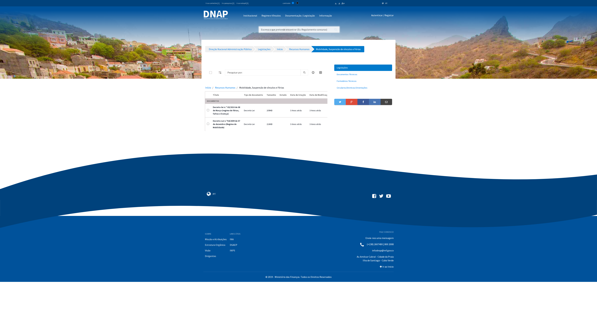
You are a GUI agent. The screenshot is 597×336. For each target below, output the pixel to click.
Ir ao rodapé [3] (242, 3)
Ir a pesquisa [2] (228, 3)
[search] (304, 72)
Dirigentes (210, 256)
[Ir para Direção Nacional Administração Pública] (215, 14)
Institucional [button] (250, 15)
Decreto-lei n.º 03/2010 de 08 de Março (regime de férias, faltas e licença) (226, 110)
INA (232, 239)
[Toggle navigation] (232, 15)
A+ (343, 3)
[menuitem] (363, 68)
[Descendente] (220, 72)
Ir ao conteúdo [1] (213, 3)
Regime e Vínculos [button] (271, 15)
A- (336, 3)
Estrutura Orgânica (215, 244)
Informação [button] (325, 15)
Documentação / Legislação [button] (300, 15)
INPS (232, 250)
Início (208, 87)
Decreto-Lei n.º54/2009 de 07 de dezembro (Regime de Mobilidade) (226, 124)
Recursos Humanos (225, 87)
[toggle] (215, 72)
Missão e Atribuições (216, 239)
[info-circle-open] (313, 72)
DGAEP (233, 244)
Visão (208, 250)
